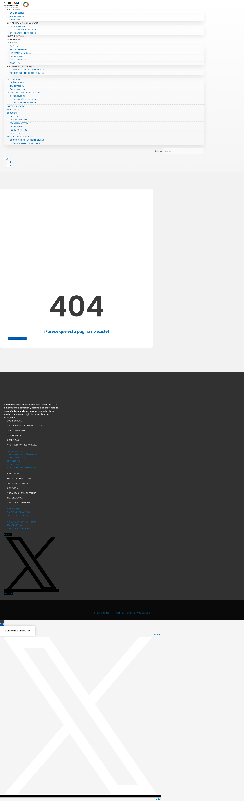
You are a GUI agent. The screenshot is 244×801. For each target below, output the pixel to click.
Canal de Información (18, 502)
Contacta (12, 488)
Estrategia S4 (13, 39)
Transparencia (15, 498)
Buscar (158, 151)
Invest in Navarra (15, 36)
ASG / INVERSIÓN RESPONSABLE (22, 445)
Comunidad (13, 440)
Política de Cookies (17, 483)
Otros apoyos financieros (23, 33)
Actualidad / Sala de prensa (21, 493)
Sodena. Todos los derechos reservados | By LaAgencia (122, 613)
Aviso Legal (13, 473)
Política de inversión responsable (27, 73)
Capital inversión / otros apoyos (25, 425)
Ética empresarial (19, 20)
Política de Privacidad (19, 478)
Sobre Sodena (14, 421)
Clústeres (15, 63)
